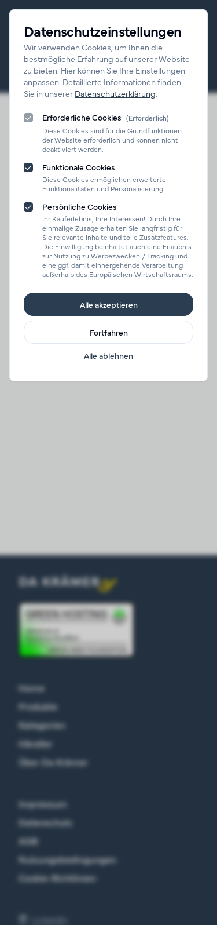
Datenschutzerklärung (115, 93)
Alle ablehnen (108, 355)
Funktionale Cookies (78, 167)
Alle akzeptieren (109, 304)
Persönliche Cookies (79, 206)
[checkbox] (28, 117)
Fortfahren (109, 332)
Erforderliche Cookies (105, 117)
